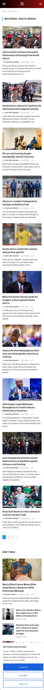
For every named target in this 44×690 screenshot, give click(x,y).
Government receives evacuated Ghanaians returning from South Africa (20, 55)
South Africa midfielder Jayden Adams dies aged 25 (19, 250)
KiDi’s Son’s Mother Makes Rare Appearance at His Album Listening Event (28, 613)
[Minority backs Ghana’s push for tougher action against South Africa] (22, 282)
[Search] (40, 4)
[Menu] (4, 4)
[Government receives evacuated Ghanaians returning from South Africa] (22, 37)
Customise (23, 675)
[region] (22, 666)
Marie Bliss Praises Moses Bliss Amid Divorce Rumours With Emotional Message (19, 587)
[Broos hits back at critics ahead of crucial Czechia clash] (22, 497)
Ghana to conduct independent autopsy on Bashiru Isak (19, 203)
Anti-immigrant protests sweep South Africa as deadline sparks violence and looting (20, 461)
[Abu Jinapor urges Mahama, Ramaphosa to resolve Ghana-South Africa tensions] (22, 389)
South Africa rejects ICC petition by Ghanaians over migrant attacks (21, 107)
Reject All (23, 684)
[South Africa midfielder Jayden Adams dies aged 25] (22, 234)
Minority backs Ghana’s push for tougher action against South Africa (20, 300)
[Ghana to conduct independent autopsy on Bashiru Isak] (22, 186)
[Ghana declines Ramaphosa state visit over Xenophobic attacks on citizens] (22, 336)
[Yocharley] (22, 4)
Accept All (23, 667)
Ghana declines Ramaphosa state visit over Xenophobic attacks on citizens (20, 353)
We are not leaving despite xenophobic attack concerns (18, 155)
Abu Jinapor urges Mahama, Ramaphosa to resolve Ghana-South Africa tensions (18, 407)
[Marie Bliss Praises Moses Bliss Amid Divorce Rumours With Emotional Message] (22, 570)
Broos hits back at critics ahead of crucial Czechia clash (21, 513)
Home (4, 11)
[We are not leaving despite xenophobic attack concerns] (22, 139)
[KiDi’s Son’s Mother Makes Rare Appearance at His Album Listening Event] (8, 614)
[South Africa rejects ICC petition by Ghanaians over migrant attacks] (22, 91)
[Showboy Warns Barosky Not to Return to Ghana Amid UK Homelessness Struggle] (8, 629)
